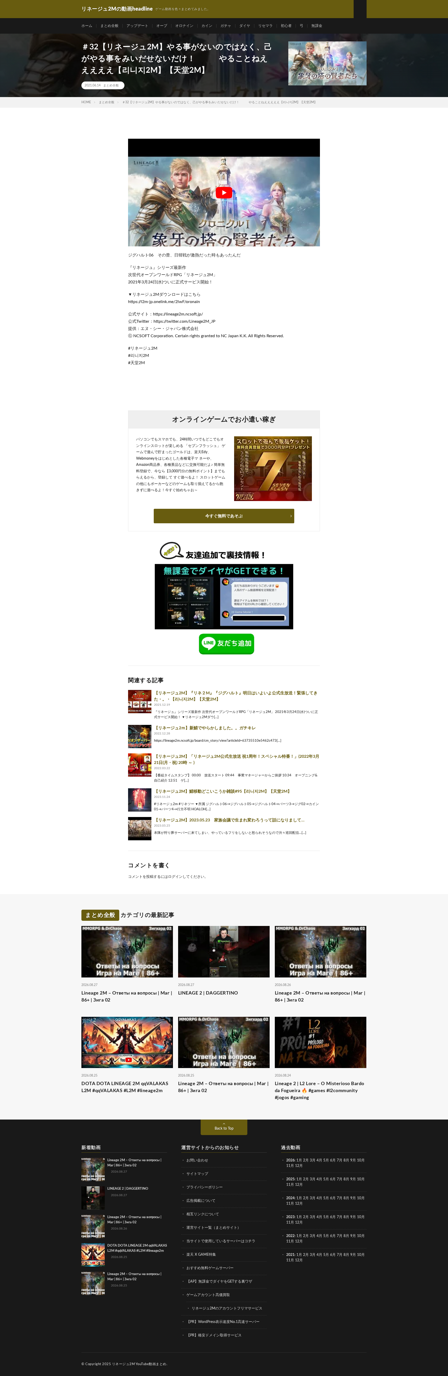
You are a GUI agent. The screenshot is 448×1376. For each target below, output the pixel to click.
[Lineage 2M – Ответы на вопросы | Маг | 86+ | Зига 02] (93, 1169)
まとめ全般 (109, 26)
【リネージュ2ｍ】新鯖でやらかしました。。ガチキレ (205, 728)
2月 (306, 1160)
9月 (353, 1179)
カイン (206, 26)
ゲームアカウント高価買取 (208, 1295)
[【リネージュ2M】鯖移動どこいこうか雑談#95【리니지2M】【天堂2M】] (139, 800)
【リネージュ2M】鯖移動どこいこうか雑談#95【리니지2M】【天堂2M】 (223, 791)
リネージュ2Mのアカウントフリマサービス (227, 1308)
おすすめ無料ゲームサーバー (210, 1268)
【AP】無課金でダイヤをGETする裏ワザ (219, 1281)
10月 (361, 1179)
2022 (290, 1236)
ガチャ (225, 26)
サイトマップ (197, 1174)
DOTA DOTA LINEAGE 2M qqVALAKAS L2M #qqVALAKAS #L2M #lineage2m (124, 1087)
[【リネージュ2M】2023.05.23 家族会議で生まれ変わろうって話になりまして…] (139, 828)
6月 (333, 1160)
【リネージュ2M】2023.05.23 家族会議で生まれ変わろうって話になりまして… (229, 820)
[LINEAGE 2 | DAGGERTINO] (93, 1198)
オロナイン (184, 26)
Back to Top (224, 1128)
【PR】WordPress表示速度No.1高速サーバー (223, 1322)
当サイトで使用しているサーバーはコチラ (220, 1241)
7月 (339, 1160)
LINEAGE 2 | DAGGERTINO (208, 993)
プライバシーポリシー (204, 1187)
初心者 (286, 26)
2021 (290, 1255)
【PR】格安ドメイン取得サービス (214, 1335)
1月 (299, 1160)
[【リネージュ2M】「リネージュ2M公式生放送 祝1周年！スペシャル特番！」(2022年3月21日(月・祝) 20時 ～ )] (139, 765)
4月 (319, 1160)
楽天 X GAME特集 (201, 1254)
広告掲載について (200, 1201)
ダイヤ (244, 26)
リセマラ (265, 26)
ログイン (175, 877)
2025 (290, 1179)
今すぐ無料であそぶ (224, 516)
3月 (313, 1160)
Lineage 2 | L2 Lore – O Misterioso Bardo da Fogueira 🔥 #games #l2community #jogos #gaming (319, 1090)
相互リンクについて (202, 1214)
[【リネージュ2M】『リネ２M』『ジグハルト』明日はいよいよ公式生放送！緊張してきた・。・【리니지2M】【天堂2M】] (139, 701)
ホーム (86, 26)
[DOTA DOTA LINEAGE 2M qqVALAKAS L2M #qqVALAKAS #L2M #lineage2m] (93, 1255)
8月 (346, 1160)
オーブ (161, 26)
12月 (299, 1185)
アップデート (137, 26)
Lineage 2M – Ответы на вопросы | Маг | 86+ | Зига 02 (126, 997)
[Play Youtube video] (224, 192)
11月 (290, 1185)
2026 (290, 1160)
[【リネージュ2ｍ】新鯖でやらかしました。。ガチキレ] (139, 736)
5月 (326, 1160)
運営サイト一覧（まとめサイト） (213, 1228)
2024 (290, 1198)
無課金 (316, 26)
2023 (290, 1217)
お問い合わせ (197, 1160)
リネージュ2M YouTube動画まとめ (139, 1364)
